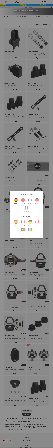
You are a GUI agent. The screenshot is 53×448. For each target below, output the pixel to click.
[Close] (41, 193)
